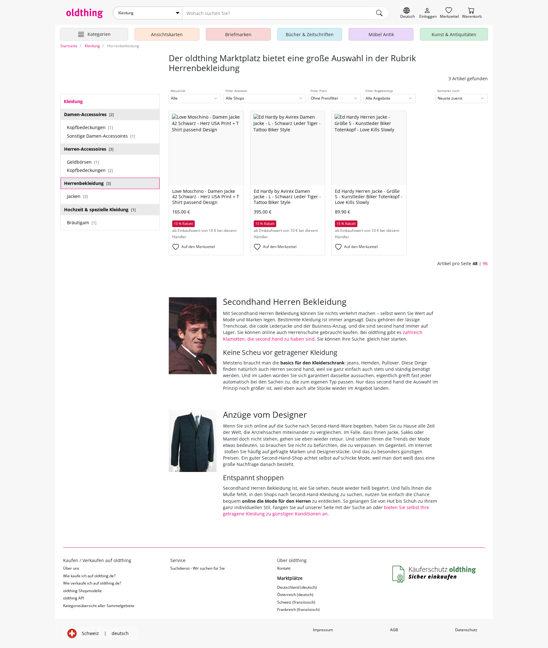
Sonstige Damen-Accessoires (101, 136)
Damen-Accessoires (89, 114)
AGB (394, 629)
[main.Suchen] (379, 13)
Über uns (71, 568)
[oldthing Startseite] (84, 13)
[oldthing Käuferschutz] (434, 574)
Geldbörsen (83, 162)
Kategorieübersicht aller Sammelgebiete (98, 605)
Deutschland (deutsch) (297, 587)
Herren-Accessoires (89, 149)
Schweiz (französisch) (296, 602)
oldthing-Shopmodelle (82, 590)
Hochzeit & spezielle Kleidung (100, 209)
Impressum (323, 629)
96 (485, 263)
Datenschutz (466, 629)
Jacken (77, 196)
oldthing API (73, 598)
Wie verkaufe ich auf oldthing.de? (92, 583)
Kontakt (283, 568)
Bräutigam (81, 222)
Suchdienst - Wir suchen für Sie (197, 568)
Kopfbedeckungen (90, 127)
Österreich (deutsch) (295, 594)
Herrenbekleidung (87, 183)
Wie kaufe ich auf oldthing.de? (89, 576)
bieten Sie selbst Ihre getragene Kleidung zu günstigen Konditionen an (326, 510)
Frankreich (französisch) (298, 609)
